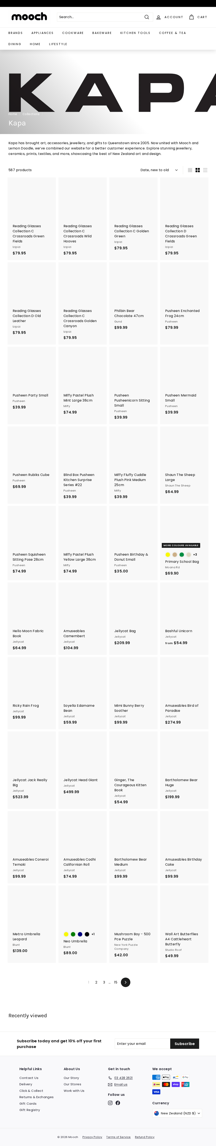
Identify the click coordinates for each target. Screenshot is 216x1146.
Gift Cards (27, 1103)
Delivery (25, 1084)
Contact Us (28, 1078)
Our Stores (72, 1084)
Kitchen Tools (135, 33)
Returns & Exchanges (36, 1097)
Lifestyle (58, 44)
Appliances (42, 33)
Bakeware (102, 33)
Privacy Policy (92, 1137)
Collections (31, 114)
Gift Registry (29, 1110)
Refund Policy (144, 1137)
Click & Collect (31, 1090)
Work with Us (74, 1090)
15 (115, 982)
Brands (15, 33)
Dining (15, 44)
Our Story (71, 1078)
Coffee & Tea (172, 33)
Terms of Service (118, 1137)
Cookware (73, 33)
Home (35, 44)
